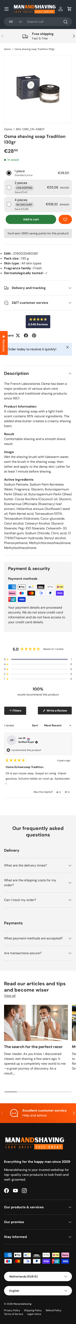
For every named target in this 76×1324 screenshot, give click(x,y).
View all (10, 996)
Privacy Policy (12, 1310)
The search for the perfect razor (33, 1046)
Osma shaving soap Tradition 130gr (35, 49)
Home (7, 49)
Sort (35, 725)
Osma (8, 129)
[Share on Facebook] (26, 335)
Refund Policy (53, 1310)
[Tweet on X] (18, 335)
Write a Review (57, 712)
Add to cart (31, 219)
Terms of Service (13, 1314)
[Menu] (6, 8)
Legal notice (34, 1314)
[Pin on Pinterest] (34, 335)
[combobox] (38, 21)
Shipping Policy (33, 1310)
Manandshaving (22, 1304)
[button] (69, 8)
